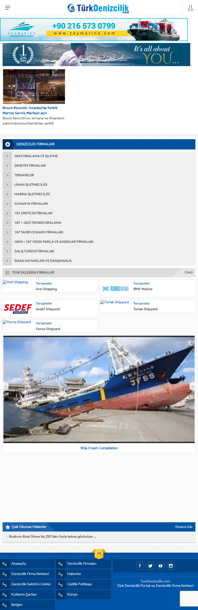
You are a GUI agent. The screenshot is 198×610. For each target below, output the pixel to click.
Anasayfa (18, 563)
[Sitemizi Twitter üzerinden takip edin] (150, 566)
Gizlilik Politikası (79, 584)
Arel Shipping (46, 289)
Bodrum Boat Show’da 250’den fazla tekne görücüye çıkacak (52, 536)
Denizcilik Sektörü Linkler (31, 584)
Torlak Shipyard (145, 309)
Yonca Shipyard (48, 329)
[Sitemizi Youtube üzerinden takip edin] (160, 566)
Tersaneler (44, 283)
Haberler (74, 574)
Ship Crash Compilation (99, 448)
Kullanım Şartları (24, 594)
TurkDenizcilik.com (155, 581)
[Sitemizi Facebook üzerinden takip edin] (140, 566)
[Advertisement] (99, 487)
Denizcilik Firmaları (81, 563)
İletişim (16, 605)
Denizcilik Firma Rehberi (30, 574)
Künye (72, 594)
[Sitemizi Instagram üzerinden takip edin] (171, 566)
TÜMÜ (188, 273)
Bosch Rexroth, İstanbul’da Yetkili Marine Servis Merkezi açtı (30, 110)
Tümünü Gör (184, 527)
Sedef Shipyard (48, 309)
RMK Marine (143, 289)
